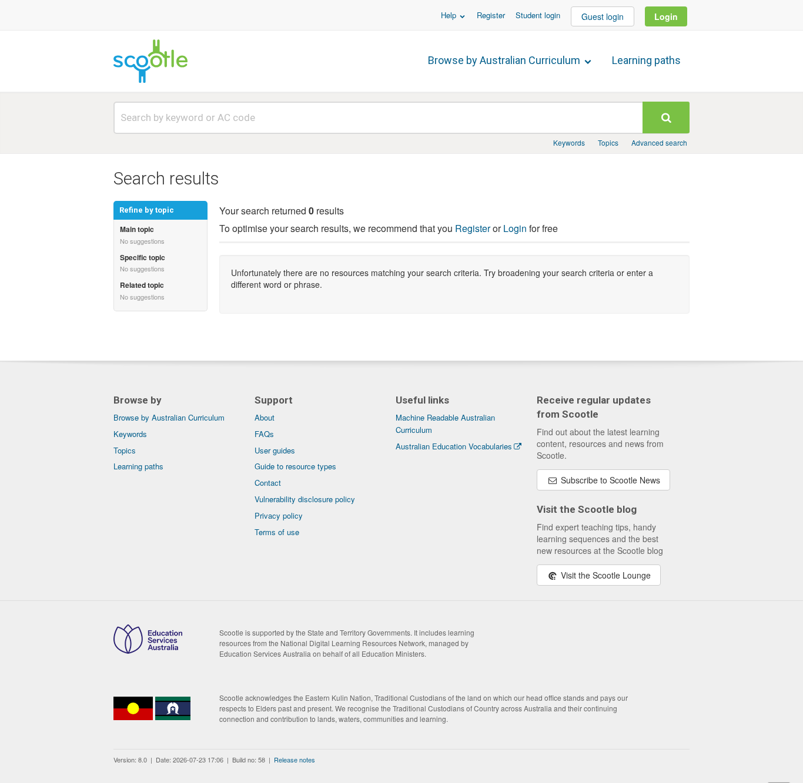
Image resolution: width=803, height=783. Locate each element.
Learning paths (646, 60)
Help (450, 15)
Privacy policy (279, 515)
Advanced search (659, 142)
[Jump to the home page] (150, 61)
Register (491, 15)
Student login (538, 15)
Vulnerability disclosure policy (305, 499)
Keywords (569, 142)
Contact (268, 482)
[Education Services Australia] (147, 650)
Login (666, 16)
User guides (275, 450)
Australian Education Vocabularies (454, 446)
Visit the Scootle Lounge (604, 575)
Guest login (602, 16)
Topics (608, 142)
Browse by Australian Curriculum (505, 60)
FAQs (264, 433)
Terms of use (277, 531)
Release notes (294, 759)
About (265, 417)
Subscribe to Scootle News (609, 480)
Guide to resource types (295, 466)
